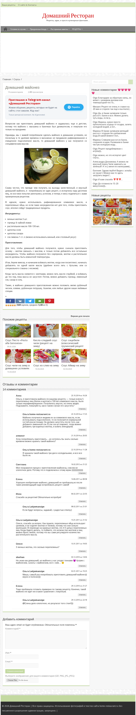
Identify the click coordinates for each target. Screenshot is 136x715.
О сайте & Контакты (27, 5)
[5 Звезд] (15, 305)
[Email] (39, 301)
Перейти (76, 107)
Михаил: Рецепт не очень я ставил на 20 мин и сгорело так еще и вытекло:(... (112, 107)
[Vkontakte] (20, 301)
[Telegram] (30, 301)
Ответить (82, 409)
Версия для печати (80, 316)
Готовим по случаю (18, 29)
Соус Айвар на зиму (73, 365)
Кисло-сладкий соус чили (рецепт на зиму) (45, 343)
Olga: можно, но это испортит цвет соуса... (109, 156)
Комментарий (12, 628)
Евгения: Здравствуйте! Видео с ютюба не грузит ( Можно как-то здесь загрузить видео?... (112, 173)
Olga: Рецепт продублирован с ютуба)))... (108, 149)
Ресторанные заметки (59, 29)
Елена (19, 479)
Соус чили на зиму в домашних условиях (17, 367)
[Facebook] (10, 301)
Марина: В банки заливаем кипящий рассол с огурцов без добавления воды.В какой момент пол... (110, 133)
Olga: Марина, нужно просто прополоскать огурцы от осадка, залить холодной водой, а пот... (112, 124)
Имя (8, 653)
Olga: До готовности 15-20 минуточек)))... (105, 184)
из (81, 395)
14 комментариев (15, 92)
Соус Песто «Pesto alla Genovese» (16, 342)
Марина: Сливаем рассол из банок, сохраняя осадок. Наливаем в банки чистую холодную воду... (111, 142)
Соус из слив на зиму (46, 365)
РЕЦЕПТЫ (76, 29)
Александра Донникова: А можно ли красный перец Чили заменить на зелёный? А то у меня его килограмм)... (112, 164)
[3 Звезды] (11, 305)
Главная (5, 29)
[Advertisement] (68, 52)
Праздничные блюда (38, 29)
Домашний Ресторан (68, 15)
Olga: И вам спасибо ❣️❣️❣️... (107, 179)
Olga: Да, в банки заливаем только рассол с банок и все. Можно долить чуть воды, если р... (110, 115)
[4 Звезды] (13, 305)
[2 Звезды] (8, 305)
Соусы (17, 79)
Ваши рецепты (8, 5)
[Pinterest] (49, 301)
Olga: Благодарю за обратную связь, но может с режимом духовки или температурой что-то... (112, 100)
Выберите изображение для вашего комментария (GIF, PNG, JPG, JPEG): (40, 676)
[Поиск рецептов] (130, 82)
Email (8, 661)
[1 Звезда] (6, 305)
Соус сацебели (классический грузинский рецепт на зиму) (72, 344)
